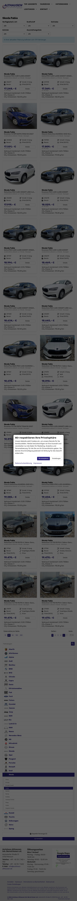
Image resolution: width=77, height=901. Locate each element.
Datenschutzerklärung (23, 463)
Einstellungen (56, 458)
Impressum (37, 463)
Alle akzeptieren (43, 458)
